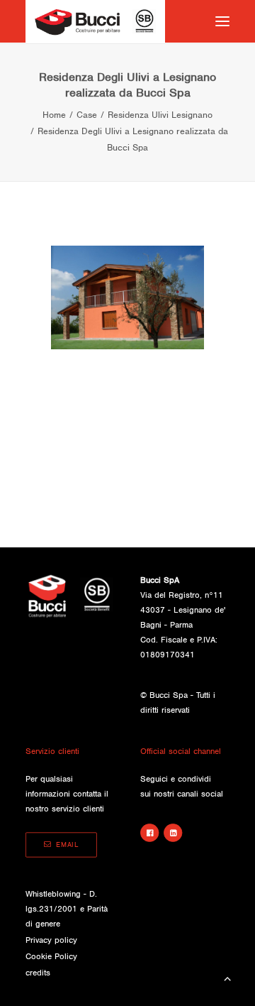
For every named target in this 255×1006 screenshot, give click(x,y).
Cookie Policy (51, 956)
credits (38, 972)
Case (86, 115)
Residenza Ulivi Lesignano (160, 115)
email (67, 845)
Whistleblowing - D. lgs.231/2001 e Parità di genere (67, 908)
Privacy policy (51, 940)
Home (54, 115)
